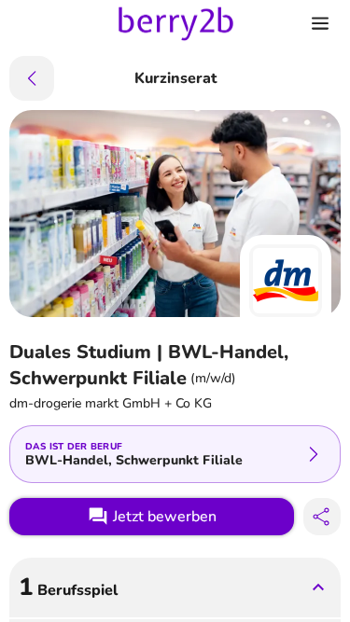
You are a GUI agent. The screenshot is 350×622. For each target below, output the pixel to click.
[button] (175, 587)
